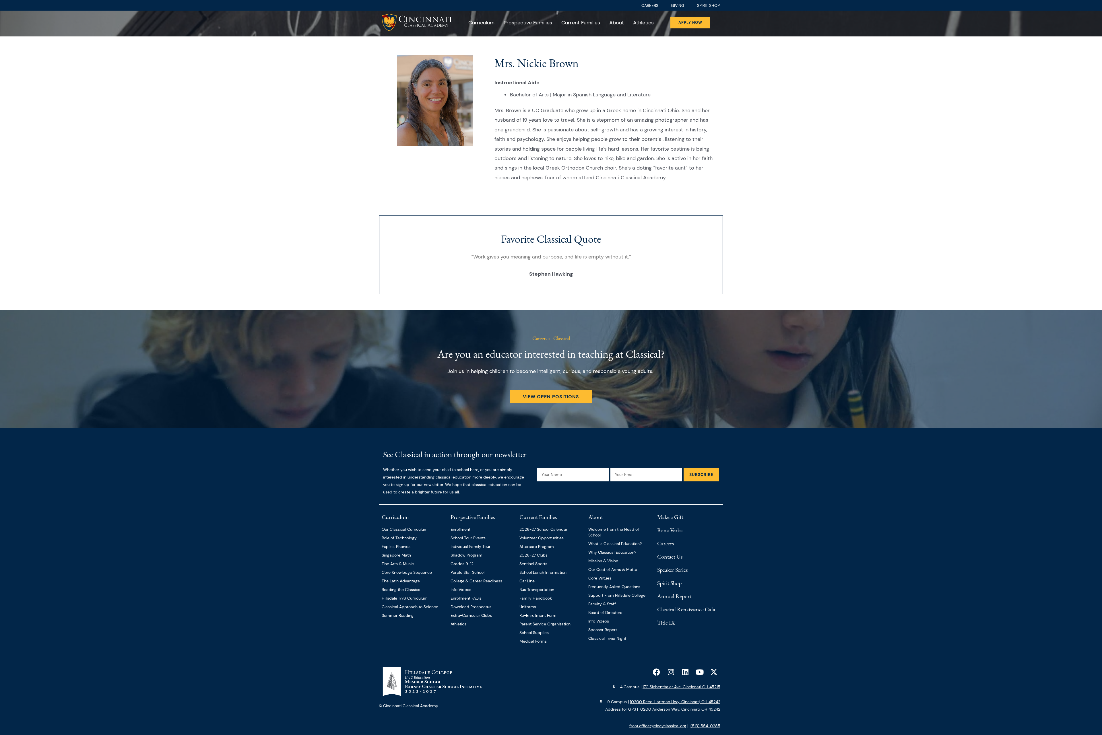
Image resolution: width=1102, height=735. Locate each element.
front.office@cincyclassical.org (657, 725)
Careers (665, 543)
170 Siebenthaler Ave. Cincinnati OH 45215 (681, 686)
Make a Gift (670, 517)
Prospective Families (528, 22)
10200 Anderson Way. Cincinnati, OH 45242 (679, 709)
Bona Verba (670, 530)
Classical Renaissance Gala (686, 609)
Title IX (666, 622)
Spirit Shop (669, 583)
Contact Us (669, 556)
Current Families (580, 22)
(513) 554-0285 (705, 725)
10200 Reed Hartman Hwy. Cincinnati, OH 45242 (675, 701)
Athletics (643, 22)
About (616, 22)
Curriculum (481, 22)
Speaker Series (672, 569)
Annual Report (674, 596)
